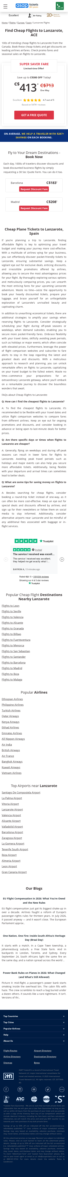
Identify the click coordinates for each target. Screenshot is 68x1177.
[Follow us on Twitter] (48, 1089)
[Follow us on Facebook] (6, 1089)
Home (5, 22)
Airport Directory (42, 1050)
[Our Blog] (62, 1089)
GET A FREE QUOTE (34, 115)
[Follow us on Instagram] (20, 1089)
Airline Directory (12, 1056)
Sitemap (7, 1062)
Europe (21, 22)
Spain (29, 22)
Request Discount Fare (34, 189)
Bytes (37, 1062)
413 (28, 87)
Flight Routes (10, 1050)
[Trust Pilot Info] (53, 15)
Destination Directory (45, 1056)
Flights (12, 22)
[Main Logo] (27, 6)
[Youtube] (34, 1089)
